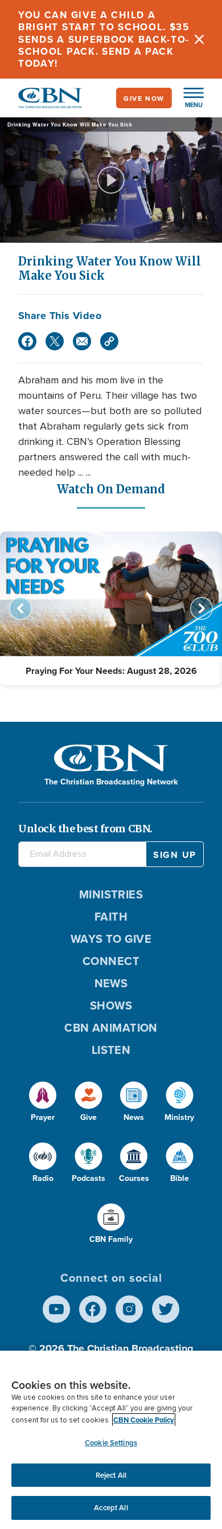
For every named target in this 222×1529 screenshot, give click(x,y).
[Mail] (82, 341)
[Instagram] (129, 1309)
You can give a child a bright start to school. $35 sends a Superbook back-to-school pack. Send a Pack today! (104, 39)
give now (144, 98)
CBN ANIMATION (111, 1027)
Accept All (111, 1507)
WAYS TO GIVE (111, 938)
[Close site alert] (199, 39)
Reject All (111, 1475)
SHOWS (111, 1005)
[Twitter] (55, 341)
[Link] (109, 341)
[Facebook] (27, 341)
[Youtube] (56, 1309)
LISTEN (111, 1049)
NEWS (111, 983)
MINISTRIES (111, 894)
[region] (111, 1440)
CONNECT (111, 960)
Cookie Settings (111, 1442)
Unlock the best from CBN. (85, 828)
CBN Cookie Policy (143, 1419)
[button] (188, 98)
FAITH (111, 916)
